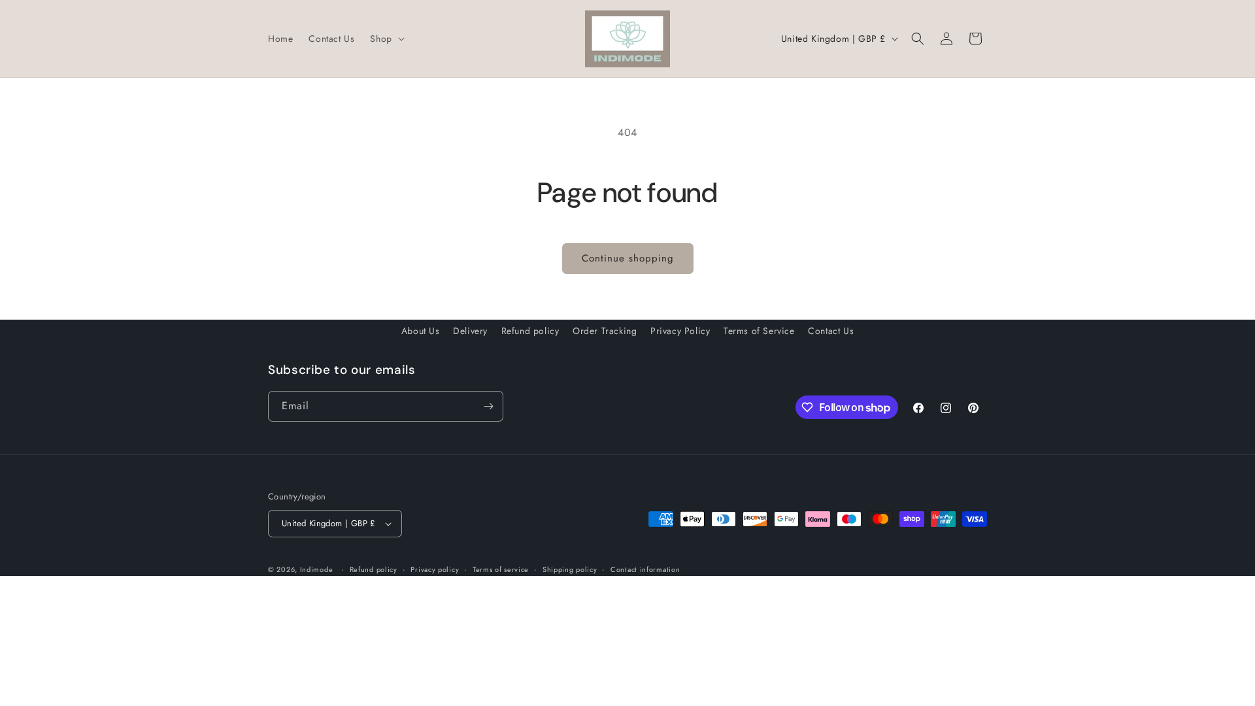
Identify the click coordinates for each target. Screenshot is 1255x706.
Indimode (316, 569)
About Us (420, 330)
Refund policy (530, 330)
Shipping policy (570, 569)
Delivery (470, 330)
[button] (385, 38)
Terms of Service (759, 330)
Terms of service (501, 569)
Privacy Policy (680, 330)
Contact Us (831, 330)
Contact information (645, 569)
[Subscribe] (488, 406)
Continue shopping (628, 258)
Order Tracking (605, 330)
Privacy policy (434, 569)
